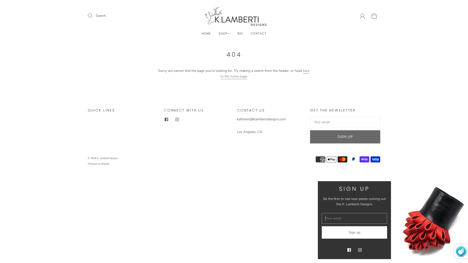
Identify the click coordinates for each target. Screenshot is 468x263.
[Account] (362, 15)
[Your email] (345, 122)
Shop (223, 33)
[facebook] (166, 119)
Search (101, 15)
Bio (240, 33)
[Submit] (93, 15)
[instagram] (177, 119)
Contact (258, 33)
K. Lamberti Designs (107, 158)
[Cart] (374, 15)
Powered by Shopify (98, 164)
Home (206, 33)
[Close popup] (458, 186)
